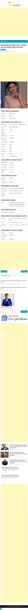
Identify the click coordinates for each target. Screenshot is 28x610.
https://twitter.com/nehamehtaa (16, 222)
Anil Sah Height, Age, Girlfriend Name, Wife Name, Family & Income (13, 281)
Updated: (6, 51)
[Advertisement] (14, 22)
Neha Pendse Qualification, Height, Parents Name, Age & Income (24, 271)
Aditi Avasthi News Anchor (6, 307)
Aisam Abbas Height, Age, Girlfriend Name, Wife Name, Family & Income (10, 468)
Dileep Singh (16, 290)
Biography (3, 49)
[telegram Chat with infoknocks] (1, 609)
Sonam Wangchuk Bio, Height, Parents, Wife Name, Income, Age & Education (18, 454)
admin (14, 51)
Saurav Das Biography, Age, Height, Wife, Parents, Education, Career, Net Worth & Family (18, 446)
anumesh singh (17, 284)
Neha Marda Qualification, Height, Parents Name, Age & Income (4, 271)
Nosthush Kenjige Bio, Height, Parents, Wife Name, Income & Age (13, 288)
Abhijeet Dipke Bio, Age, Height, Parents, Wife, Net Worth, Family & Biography (18, 461)
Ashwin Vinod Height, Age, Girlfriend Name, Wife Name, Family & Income (10, 476)
